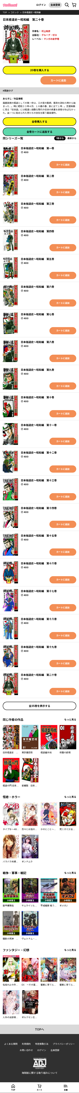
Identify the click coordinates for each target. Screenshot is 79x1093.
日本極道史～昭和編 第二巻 (37, 176)
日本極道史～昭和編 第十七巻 (39, 591)
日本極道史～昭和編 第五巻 (37, 259)
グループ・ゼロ (49, 35)
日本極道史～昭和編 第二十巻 (39, 674)
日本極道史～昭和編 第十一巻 (39, 425)
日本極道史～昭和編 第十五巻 (39, 535)
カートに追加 (58, 80)
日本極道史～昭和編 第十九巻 (39, 646)
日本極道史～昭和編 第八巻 (37, 342)
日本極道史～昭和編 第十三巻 (39, 480)
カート (39, 1090)
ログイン (41, 4)
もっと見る (70, 719)
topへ (39, 1029)
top (5, 12)
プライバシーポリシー (64, 1044)
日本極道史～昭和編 (31, 12)
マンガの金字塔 (51, 39)
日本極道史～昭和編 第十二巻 (39, 452)
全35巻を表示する (39, 705)
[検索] (67, 5)
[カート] (74, 5)
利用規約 (26, 1044)
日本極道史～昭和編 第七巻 (37, 314)
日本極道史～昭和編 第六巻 (37, 286)
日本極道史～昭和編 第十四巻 (39, 508)
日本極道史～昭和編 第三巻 (37, 203)
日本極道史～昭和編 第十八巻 (39, 619)
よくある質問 (10, 1044)
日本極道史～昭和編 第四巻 (37, 231)
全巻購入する (39, 121)
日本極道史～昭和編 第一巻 (37, 148)
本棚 (66, 1090)
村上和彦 (46, 31)
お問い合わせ (26, 1050)
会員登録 (55, 4)
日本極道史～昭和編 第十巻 (37, 397)
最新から (71, 138)
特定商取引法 (41, 1044)
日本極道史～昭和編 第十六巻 (39, 563)
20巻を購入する (39, 70)
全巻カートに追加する (39, 131)
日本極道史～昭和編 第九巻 (37, 369)
